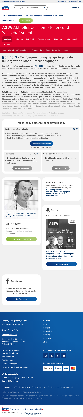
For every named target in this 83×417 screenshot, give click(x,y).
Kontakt (46, 328)
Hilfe (79, 1)
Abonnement (72, 39)
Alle (4, 50)
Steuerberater (8, 357)
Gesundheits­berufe (10, 364)
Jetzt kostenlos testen (41, 144)
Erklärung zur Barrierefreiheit (60, 387)
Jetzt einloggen (60, 168)
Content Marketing (10, 381)
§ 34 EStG (9, 58)
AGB (15, 387)
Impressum (7, 387)
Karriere (46, 335)
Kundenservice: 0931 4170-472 (67, 1)
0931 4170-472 (10, 330)
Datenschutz (24, 387)
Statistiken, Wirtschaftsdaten (19, 50)
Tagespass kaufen (22, 168)
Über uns (47, 338)
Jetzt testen (25, 21)
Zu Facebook (21, 299)
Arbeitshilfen (18, 39)
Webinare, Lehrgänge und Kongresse (17, 377)
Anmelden (76, 8)
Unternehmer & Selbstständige (15, 367)
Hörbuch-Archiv (58, 39)
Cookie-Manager (39, 387)
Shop (61, 16)
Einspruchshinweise (53, 50)
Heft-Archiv (30, 39)
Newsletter (47, 331)
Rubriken (7, 39)
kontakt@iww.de (9, 335)
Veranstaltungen (44, 39)
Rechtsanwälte (8, 360)
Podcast (7, 45)
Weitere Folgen (61, 264)
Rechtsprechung (38, 50)
